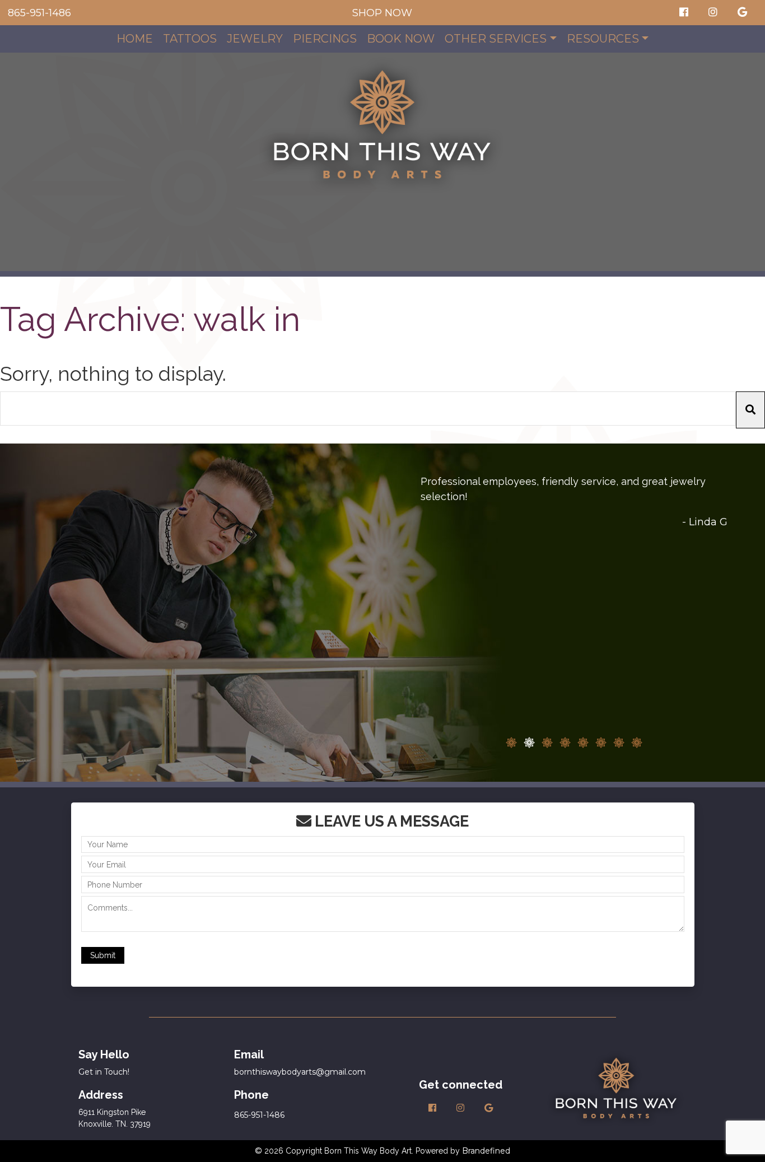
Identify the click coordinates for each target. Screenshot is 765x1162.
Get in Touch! (103, 1072)
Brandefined (486, 1151)
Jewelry (255, 38)
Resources (603, 38)
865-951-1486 (39, 13)
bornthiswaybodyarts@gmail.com (300, 1072)
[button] (750, 410)
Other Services (496, 38)
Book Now (401, 38)
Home (134, 38)
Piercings (325, 38)
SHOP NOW (382, 13)
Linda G (708, 522)
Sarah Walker (693, 733)
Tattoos (190, 38)
